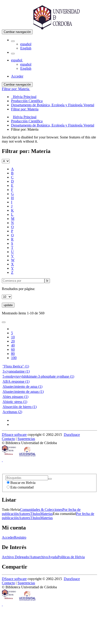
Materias (46, 514)
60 (13, 349)
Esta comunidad (22, 487)
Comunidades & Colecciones (41, 510)
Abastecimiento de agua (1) (22, 386)
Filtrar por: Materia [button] (16, 89)
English (25, 48)
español (25, 44)
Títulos (35, 514)
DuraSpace (72, 435)
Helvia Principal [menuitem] (23, 97)
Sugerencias (26, 439)
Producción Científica (27, 121)
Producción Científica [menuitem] (27, 101)
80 (13, 354)
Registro (20, 537)
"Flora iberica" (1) (16, 366)
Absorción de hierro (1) (20, 407)
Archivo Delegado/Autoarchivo (25, 557)
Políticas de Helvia (71, 557)
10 (13, 337)
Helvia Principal (24, 117)
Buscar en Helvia (22, 483)
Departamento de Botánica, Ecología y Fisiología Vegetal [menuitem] (52, 105)
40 (13, 345)
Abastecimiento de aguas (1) (23, 392)
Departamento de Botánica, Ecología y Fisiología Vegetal (52, 125)
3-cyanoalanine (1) (16, 371)
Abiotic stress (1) (15, 402)
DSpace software (14, 435)
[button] (13, 41)
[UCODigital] (27, 456)
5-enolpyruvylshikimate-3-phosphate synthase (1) (38, 376)
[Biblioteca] (9, 456)
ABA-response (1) (16, 381)
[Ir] (50, 479)
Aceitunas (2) (12, 412)
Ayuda (53, 557)
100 (14, 358)
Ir (47, 280)
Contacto (8, 439)
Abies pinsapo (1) (15, 397)
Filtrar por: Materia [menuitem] (24, 109)
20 (13, 341)
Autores (24, 514)
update (8, 305)
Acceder (8, 537)
